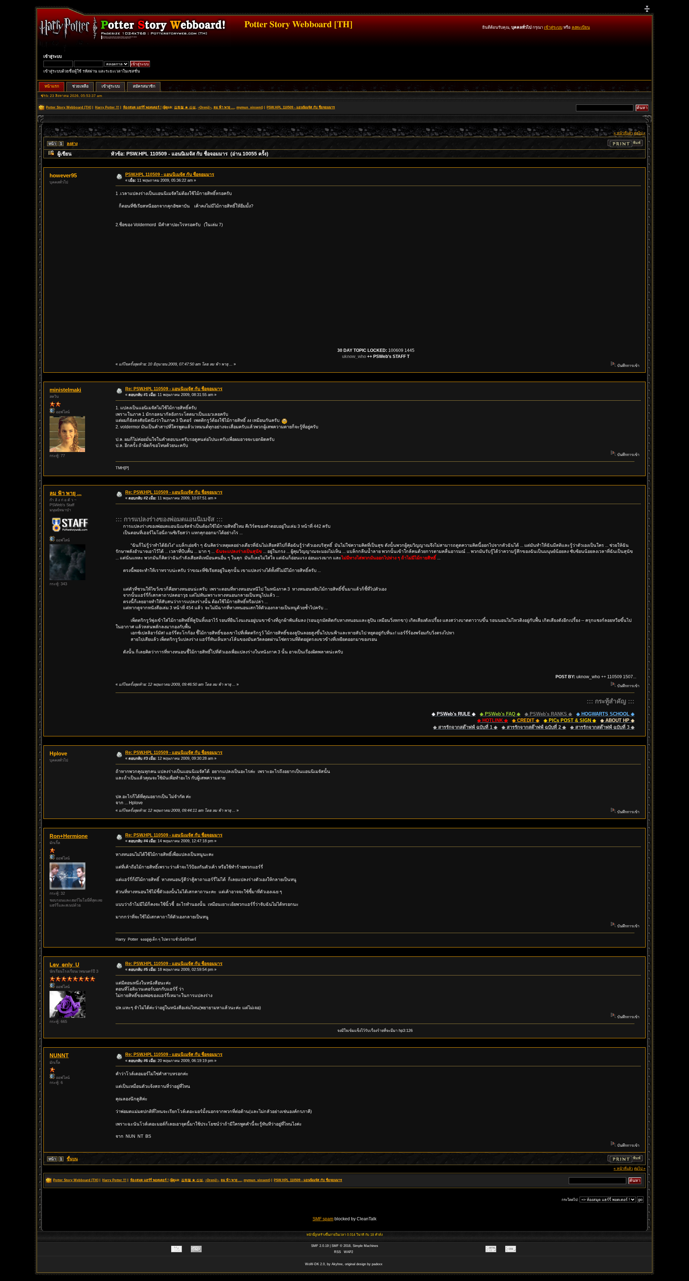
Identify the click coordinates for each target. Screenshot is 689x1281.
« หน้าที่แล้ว (623, 133)
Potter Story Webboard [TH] (298, 23)
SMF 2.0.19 (320, 1246)
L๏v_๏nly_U (64, 964)
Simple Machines (365, 1246)
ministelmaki (65, 390)
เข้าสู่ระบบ (553, 27)
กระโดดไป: (570, 1200)
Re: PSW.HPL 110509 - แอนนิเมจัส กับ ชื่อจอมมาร (173, 388)
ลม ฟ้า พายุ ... (224, 107)
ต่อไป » (640, 133)
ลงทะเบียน (581, 27)
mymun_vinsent (249, 107)
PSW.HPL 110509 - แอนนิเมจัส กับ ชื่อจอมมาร (169, 174)
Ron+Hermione (69, 836)
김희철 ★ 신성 (185, 107)
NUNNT (59, 1055)
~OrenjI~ (204, 107)
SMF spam (323, 1218)
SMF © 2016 (341, 1246)
